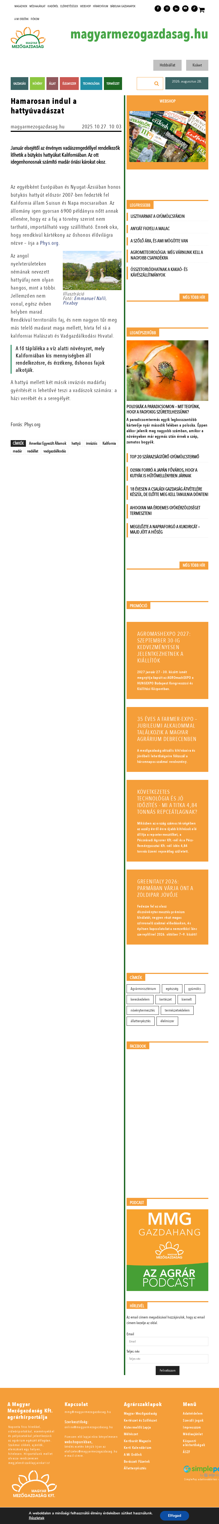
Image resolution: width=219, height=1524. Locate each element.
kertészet (165, 999)
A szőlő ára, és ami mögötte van (159, 241)
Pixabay (70, 303)
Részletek (36, 1518)
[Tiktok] (194, 8)
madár (17, 451)
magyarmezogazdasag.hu (139, 34)
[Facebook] (158, 8)
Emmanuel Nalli (89, 298)
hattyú (76, 443)
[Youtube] (185, 8)
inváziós (91, 443)
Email (130, 1334)
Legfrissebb (140, 205)
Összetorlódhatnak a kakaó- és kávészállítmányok (159, 272)
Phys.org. (49, 243)
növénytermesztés (143, 1010)
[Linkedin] (176, 8)
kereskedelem (140, 999)
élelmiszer (167, 1021)
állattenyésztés (141, 1021)
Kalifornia (109, 443)
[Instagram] (167, 8)
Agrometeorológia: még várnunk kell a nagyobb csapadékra (167, 255)
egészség (172, 988)
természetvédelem (177, 1010)
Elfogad (174, 1515)
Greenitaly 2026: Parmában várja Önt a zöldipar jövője (165, 888)
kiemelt (187, 999)
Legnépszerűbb (143, 333)
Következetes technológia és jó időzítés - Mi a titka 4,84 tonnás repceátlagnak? (167, 802)
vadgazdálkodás (55, 451)
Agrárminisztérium (143, 988)
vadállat (32, 451)
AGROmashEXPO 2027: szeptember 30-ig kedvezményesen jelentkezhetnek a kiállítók (164, 647)
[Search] (156, 83)
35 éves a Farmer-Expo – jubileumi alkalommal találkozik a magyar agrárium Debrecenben (167, 729)
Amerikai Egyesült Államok (47, 443)
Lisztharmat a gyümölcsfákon (158, 216)
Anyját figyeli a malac (150, 228)
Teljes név (133, 1351)
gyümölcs (194, 988)
